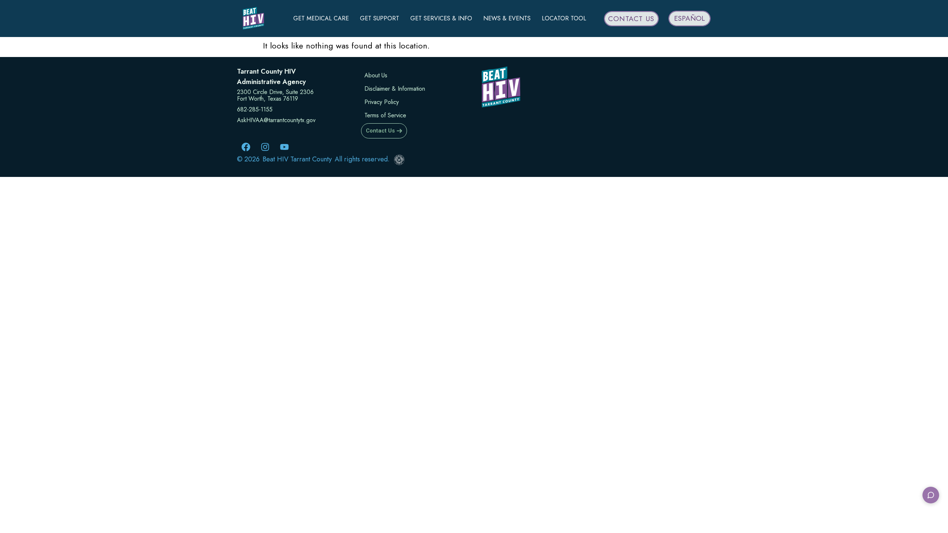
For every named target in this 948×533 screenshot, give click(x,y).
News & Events (507, 18)
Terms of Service (385, 115)
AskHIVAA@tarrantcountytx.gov (276, 120)
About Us (375, 75)
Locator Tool (564, 18)
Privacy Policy (381, 102)
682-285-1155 (255, 109)
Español (689, 18)
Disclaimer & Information (394, 88)
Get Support (379, 18)
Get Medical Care (321, 18)
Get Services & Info (441, 18)
